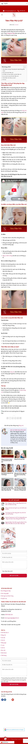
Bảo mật (3, 650)
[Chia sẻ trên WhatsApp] (7, 418)
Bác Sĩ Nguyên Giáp (6, 590)
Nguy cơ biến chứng (7, 255)
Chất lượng (3, 655)
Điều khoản (4, 653)
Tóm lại (4, 79)
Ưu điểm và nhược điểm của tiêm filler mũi (12, 74)
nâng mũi (12, 371)
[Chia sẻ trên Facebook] (10, 418)
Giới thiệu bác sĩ (5, 632)
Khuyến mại (4, 598)
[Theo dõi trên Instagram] (5, 700)
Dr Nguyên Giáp (11, 33)
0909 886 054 (9, 614)
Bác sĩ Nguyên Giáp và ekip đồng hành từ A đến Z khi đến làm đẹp (15, 503)
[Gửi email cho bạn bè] (15, 418)
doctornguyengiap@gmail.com (11, 618)
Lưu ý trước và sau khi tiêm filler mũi (10, 76)
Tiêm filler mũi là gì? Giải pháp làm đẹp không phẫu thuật (14, 70)
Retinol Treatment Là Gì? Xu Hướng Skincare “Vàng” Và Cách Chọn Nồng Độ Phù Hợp (16, 518)
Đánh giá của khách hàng (7, 596)
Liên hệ (3, 647)
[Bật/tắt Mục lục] (23, 67)
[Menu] (2, 15)
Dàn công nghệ (5, 593)
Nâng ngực (3, 642)
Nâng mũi (21, 425)
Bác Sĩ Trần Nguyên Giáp (18, 430)
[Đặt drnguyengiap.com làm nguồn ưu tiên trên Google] (14, 729)
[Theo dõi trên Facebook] (2, 700)
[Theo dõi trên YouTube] (13, 700)
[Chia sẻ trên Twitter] (12, 418)
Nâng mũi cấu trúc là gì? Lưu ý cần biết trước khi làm (16, 508)
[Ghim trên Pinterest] (18, 418)
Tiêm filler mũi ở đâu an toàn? (9, 78)
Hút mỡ (3, 640)
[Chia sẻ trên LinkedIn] (20, 418)
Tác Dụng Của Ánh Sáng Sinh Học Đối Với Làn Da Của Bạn (15, 513)
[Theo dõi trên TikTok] (7, 700)
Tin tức (2, 645)
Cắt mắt (3, 637)
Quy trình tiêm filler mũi (8, 72)
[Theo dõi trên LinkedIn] (10, 700)
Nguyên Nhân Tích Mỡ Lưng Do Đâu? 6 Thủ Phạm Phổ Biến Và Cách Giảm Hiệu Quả (15, 522)
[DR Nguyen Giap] (14, 14)
